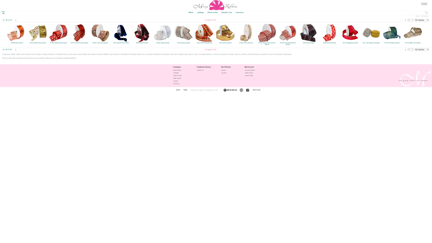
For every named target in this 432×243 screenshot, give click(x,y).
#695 (329, 34)
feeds (185, 90)
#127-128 (371, 34)
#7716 (413, 34)
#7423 (288, 34)
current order (249, 75)
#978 (308, 34)
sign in (424, 4)
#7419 (204, 34)
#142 (225, 34)
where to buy (212, 12)
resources (240, 12)
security (223, 73)
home (418, 16)
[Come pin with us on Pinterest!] (229, 90)
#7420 (58, 34)
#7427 (79, 34)
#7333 (246, 34)
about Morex (177, 70)
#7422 (38, 34)
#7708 (392, 34)
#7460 (100, 34)
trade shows (177, 78)
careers (175, 81)
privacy (223, 70)
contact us (200, 70)
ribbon (190, 12)
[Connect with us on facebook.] (246, 90)
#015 (142, 34)
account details (250, 70)
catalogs (200, 12)
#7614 (183, 34)
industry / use (226, 12)
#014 (121, 34)
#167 (350, 34)
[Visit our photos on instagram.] (240, 90)
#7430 (17, 34)
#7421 (267, 34)
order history (249, 73)
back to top (256, 90)
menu (3, 11)
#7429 (162, 34)
